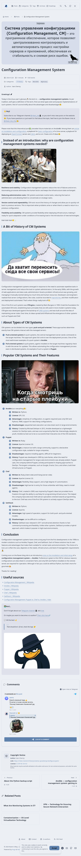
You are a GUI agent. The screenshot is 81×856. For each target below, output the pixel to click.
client (33, 134)
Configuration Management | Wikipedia (19, 582)
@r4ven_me (35, 116)
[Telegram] (62, 848)
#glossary (44, 82)
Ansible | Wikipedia (11, 586)
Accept (54, 848)
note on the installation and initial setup (57, 555)
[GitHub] (71, 848)
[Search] (61, 6)
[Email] (75, 848)
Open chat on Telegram (70, 689)
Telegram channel (28, 611)
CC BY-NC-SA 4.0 (21, 764)
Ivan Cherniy (16, 86)
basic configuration (45, 131)
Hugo (14, 849)
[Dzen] (66, 848)
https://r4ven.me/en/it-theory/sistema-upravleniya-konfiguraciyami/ (36, 761)
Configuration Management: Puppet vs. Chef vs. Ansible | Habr (27, 600)
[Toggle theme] (70, 6)
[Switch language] (65, 6)
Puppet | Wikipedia (11, 589)
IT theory (20, 82)
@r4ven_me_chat (10, 121)
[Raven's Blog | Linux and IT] (6, 6)
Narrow (19, 849)
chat (42, 611)
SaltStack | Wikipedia (12, 596)
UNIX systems (44, 311)
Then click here (43, 615)
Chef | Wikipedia (10, 593)
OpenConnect (17, 134)
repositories (56, 298)
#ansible (36, 82)
